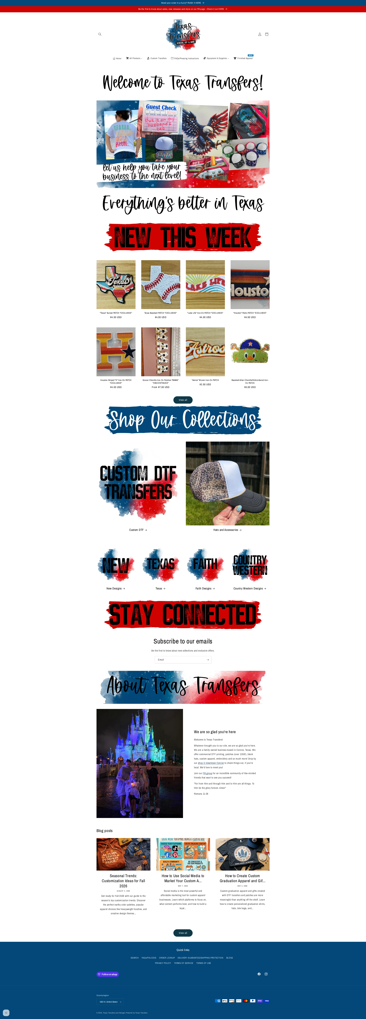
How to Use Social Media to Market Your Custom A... (183, 878)
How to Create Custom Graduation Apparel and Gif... (242, 878)
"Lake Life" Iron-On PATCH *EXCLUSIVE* (205, 313)
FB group (207, 773)
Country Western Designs (248, 588)
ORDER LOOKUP (167, 957)
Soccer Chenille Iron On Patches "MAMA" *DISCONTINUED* (161, 381)
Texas (159, 588)
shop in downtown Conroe (211, 763)
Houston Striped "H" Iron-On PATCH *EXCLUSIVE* (116, 381)
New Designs (114, 588)
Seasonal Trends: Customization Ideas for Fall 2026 (123, 880)
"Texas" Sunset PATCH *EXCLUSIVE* (116, 313)
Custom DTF (136, 530)
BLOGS (229, 957)
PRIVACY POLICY (163, 963)
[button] (100, 34)
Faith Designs (203, 588)
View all (183, 399)
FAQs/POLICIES (149, 957)
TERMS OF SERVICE (183, 963)
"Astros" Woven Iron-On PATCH (205, 380)
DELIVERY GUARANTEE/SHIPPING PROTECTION (200, 957)
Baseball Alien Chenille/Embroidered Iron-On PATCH (250, 381)
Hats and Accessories (225, 530)
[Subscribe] (207, 660)
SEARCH (135, 957)
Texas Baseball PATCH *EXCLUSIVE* (160, 313)
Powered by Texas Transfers (137, 1013)
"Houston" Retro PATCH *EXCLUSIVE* (250, 313)
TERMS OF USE (203, 963)
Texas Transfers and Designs (114, 1013)
